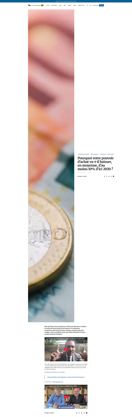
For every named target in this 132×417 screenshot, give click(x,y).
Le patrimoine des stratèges (83, 154)
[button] (87, 5)
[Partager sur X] (106, 176)
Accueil (47, 5)
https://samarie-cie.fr (57, 381)
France (60, 5)
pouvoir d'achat (111, 154)
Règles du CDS (81, 5)
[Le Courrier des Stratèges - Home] (36, 5)
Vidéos (74, 5)
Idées (65, 5)
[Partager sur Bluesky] (113, 176)
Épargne (69, 5)
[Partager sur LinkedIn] (109, 176)
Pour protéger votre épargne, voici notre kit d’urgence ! (65, 377)
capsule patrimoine (94, 154)
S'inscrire (101, 5)
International (54, 5)
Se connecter (95, 5)
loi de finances (103, 154)
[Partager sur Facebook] (104, 176)
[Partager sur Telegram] (111, 176)
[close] (131, 1)
